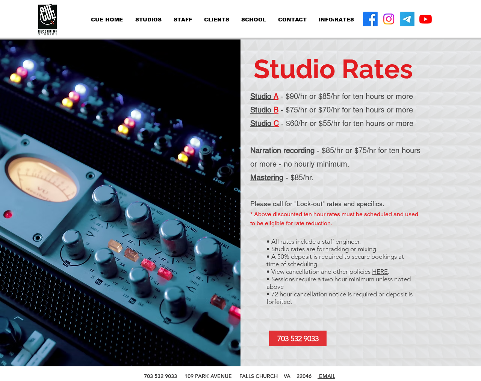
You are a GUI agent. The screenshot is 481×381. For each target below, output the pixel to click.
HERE (380, 271)
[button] (336, 19)
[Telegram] (407, 19)
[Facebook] (370, 19)
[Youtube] (425, 19)
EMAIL (326, 376)
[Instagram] (388, 19)
